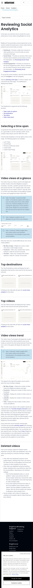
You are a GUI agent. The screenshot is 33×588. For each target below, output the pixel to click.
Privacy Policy (15, 574)
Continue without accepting (25, 553)
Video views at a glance (10, 111)
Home (2, 8)
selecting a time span (12, 79)
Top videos (7, 115)
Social (8, 8)
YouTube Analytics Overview (19, 408)
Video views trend (9, 117)
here (23, 431)
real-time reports (19, 425)
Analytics (13, 8)
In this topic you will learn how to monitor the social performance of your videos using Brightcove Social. (15, 35)
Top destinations (8, 113)
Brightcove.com (13, 546)
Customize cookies (16, 583)
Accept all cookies (17, 578)
